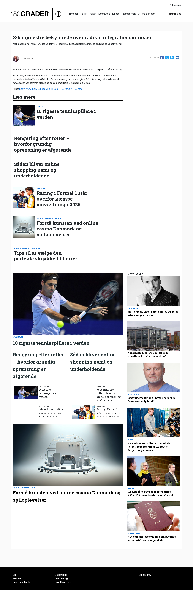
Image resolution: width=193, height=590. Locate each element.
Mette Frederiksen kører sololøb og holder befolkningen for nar (153, 313)
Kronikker (132, 308)
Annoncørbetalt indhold (50, 218)
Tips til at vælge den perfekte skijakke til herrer (45, 256)
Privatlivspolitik (63, 582)
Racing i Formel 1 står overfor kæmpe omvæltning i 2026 (62, 198)
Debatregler (61, 574)
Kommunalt (104, 13)
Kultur (93, 13)
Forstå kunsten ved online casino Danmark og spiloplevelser (67, 228)
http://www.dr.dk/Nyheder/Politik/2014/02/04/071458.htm (50, 88)
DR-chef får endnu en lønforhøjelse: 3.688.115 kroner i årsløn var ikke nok (150, 493)
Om (14, 574)
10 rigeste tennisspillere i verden (66, 114)
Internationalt (129, 13)
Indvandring (134, 533)
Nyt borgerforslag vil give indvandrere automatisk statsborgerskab (151, 538)
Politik (83, 13)
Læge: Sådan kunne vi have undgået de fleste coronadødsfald (151, 399)
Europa (115, 13)
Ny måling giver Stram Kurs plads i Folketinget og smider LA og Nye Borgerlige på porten (149, 446)
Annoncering (61, 578)
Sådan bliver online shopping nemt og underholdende (37, 170)
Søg (179, 13)
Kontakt (17, 578)
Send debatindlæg (22, 582)
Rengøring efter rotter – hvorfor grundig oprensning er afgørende (43, 144)
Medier (130, 488)
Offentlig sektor (146, 13)
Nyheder (73, 13)
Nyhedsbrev (175, 5)
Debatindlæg (134, 395)
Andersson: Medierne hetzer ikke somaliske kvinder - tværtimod (147, 354)
